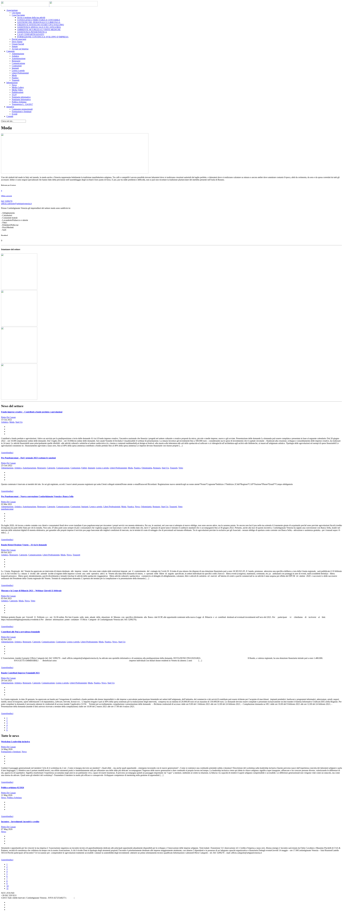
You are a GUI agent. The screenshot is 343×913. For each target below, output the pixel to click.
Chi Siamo (16, 13)
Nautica (15, 78)
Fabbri (84, 468)
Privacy (70, 898)
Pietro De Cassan (8, 417)
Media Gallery (18, 87)
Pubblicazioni (17, 92)
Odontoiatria (146, 468)
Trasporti (15, 80)
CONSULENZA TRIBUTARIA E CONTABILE (38, 20)
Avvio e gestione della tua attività (31, 17)
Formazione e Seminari (21, 111)
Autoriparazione (18, 58)
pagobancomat (7, 509)
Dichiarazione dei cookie (85, 898)
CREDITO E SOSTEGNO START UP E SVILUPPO (40, 25)
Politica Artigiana (19, 102)
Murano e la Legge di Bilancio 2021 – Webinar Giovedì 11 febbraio (31, 590)
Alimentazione (18, 54)
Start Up (19, 422)
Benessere (16, 61)
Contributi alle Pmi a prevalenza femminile (20, 632)
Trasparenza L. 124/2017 (22, 104)
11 (7, 888)
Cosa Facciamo (18, 15)
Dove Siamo (17, 41)
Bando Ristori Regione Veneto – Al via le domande (24, 545)
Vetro (180, 468)
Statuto (15, 46)
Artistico (15, 56)
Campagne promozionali (22, 109)
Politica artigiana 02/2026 (12, 787)
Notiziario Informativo (21, 99)
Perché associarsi (19, 39)
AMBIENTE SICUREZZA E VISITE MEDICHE (39, 29)
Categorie (10, 51)
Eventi (14, 114)
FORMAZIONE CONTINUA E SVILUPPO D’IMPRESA (42, 37)
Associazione (12, 10)
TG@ (14, 95)
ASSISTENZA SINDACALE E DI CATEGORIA (39, 27)
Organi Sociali (18, 44)
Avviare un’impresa (20, 49)
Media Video (17, 90)
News (14, 85)
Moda (14, 75)
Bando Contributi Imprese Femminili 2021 (20, 673)
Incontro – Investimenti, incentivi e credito (20, 821)
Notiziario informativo (21, 97)
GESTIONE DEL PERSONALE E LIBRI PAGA (38, 22)
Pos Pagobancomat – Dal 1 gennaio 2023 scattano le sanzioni (28, 458)
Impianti (15, 68)
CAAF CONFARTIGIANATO (30, 34)
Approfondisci (7, 452)
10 (7, 886)
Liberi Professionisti (20, 73)
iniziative (10, 107)
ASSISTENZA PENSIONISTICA (32, 32)
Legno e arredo (18, 70)
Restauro (157, 468)
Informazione (12, 82)
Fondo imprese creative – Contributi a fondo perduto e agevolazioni (31, 412)
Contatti (9, 116)
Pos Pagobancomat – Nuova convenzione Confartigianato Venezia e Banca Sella (37, 496)
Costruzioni (17, 66)
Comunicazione (18, 63)
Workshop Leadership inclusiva (15, 741)
